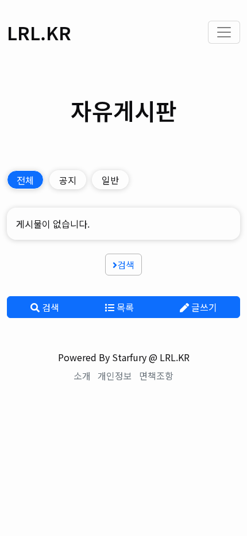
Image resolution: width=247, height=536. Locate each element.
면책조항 (156, 375)
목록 (124, 307)
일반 (110, 180)
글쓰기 (203, 307)
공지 (67, 180)
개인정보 (115, 375)
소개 (82, 375)
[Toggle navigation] (224, 32)
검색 (125, 264)
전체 (25, 180)
